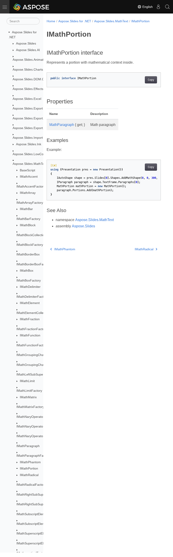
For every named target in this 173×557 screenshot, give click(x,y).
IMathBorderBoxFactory (33, 264)
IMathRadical (29, 475)
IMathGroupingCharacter (34, 355)
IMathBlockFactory (29, 244)
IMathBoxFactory (28, 280)
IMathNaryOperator (30, 416)
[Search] (167, 6)
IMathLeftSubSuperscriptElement (40, 374)
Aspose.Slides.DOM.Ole (30, 79)
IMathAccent (29, 176)
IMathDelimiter (30, 287)
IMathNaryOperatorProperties (37, 436)
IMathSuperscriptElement (34, 533)
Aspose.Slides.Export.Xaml (32, 128)
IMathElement (30, 303)
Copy (151, 79)
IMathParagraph (28, 446)
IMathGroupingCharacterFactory (39, 365)
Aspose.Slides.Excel (27, 99)
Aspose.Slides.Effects (28, 89)
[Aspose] (31, 6)
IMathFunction (30, 335)
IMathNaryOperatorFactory (35, 426)
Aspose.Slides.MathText (30, 164)
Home (51, 21)
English (147, 7)
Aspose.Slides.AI (28, 50)
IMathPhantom (30, 462)
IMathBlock (28, 225)
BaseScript (27, 170)
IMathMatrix (28, 397)
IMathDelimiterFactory (32, 296)
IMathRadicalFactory (31, 484)
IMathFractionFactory (31, 329)
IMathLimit (27, 381)
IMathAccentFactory (30, 186)
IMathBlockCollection (31, 235)
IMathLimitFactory (29, 390)
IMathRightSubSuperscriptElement (41, 494)
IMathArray (28, 193)
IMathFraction (30, 319)
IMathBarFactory (28, 219)
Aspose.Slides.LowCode (30, 154)
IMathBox (26, 270)
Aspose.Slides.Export (28, 108)
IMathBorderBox (28, 254)
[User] (158, 6)
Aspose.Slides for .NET (74, 21)
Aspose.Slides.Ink (28, 144)
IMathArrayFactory (29, 202)
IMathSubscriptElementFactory (38, 524)
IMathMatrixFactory (30, 407)
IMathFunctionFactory (32, 345)
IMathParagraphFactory (33, 455)
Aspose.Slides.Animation (30, 59)
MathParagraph (61, 125)
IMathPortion (29, 468)
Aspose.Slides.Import (28, 137)
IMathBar (26, 209)
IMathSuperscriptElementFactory (39, 543)
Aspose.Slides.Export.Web (31, 118)
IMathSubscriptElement (33, 514)
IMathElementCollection (33, 313)
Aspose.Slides (26, 43)
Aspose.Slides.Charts (28, 69)
